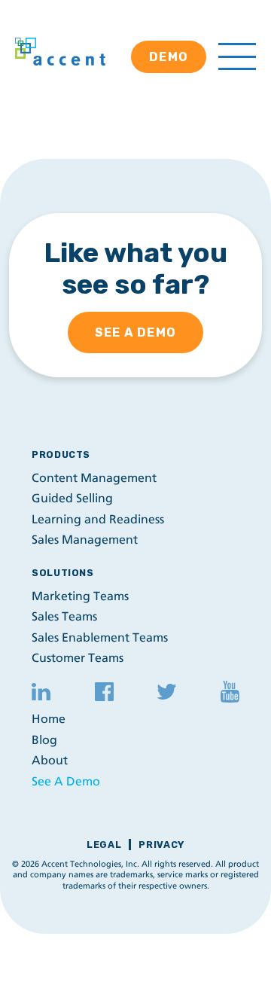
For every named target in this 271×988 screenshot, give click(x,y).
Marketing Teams (80, 596)
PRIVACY (161, 844)
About (50, 760)
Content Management (94, 478)
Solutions (63, 572)
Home (48, 719)
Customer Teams (77, 658)
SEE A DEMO (135, 332)
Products (61, 454)
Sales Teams (64, 616)
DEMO (168, 57)
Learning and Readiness (98, 519)
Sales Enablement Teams (100, 637)
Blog (44, 740)
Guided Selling (72, 498)
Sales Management (85, 539)
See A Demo (66, 781)
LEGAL (104, 844)
